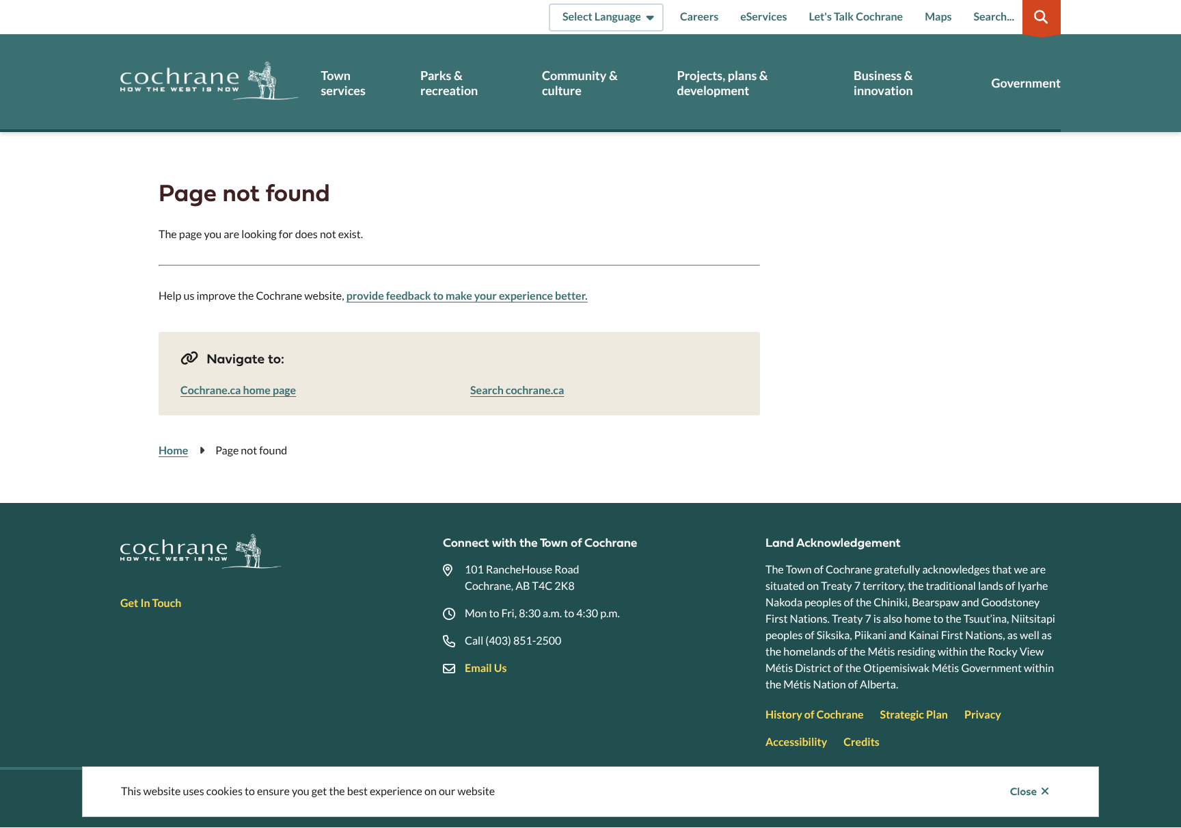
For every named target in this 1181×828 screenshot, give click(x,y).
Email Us (485, 668)
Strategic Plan (914, 714)
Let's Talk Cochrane (856, 16)
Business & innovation (883, 83)
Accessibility (796, 742)
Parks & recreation (449, 83)
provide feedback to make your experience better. (467, 295)
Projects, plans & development (722, 83)
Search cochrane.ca (517, 390)
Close (1023, 792)
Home (173, 450)
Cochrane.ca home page (238, 390)
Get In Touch (150, 603)
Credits (861, 742)
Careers (699, 16)
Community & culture (580, 83)
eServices (763, 16)
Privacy (982, 714)
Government (1026, 83)
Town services (343, 83)
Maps (938, 16)
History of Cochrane (814, 714)
